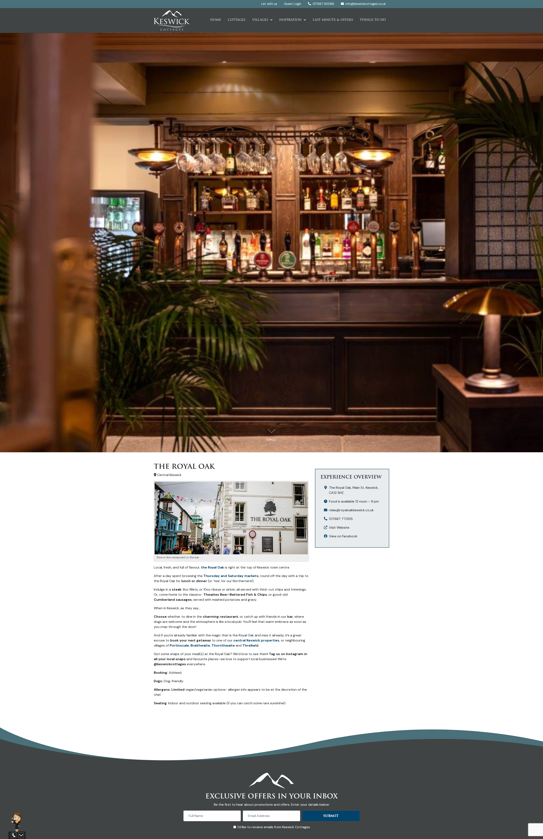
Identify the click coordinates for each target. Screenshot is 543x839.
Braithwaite (200, 645)
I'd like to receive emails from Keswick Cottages (274, 827)
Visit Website (339, 527)
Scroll (271, 439)
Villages (260, 19)
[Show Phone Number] (14, 835)
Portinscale (179, 645)
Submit (331, 815)
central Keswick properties (256, 640)
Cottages (236, 19)
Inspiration (290, 19)
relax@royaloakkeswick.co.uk (351, 510)
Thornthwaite (223, 645)
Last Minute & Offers (333, 19)
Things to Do (373, 19)
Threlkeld (250, 645)
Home (215, 19)
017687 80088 (323, 4)
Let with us (269, 4)
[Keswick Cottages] (172, 20)
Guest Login (292, 4)
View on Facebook (343, 536)
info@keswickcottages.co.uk (366, 4)
